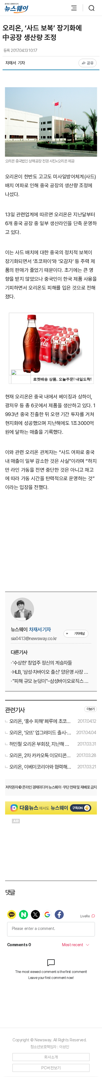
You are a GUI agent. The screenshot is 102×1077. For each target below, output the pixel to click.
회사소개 (51, 1057)
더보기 (91, 709)
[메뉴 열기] (71, 8)
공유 (90, 63)
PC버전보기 (51, 1068)
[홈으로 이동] (16, 8)
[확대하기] (51, 91)
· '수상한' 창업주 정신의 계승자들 (41, 663)
